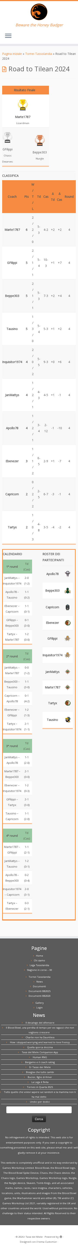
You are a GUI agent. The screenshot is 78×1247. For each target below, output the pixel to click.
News (39, 981)
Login (39, 1007)
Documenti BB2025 (39, 991)
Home (39, 955)
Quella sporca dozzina (40, 1047)
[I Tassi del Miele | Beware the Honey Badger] (39, 12)
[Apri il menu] (8, 36)
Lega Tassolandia (39, 965)
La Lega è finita (40, 1082)
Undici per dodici (40, 1101)
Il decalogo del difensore (40, 1022)
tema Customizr (47, 1241)
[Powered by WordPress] (60, 1235)
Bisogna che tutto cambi (40, 1072)
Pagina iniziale (12, 54)
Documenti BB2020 (39, 995)
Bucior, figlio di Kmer (40, 1077)
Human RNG (40, 1057)
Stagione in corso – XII (39, 969)
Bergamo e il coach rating (40, 1062)
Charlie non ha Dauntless (40, 1037)
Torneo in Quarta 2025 (40, 1087)
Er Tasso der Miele (40, 1067)
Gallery (39, 1002)
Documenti (39, 986)
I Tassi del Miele (33, 1236)
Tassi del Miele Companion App (40, 1052)
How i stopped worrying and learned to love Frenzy (40, 1042)
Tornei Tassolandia (38, 54)
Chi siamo (39, 960)
